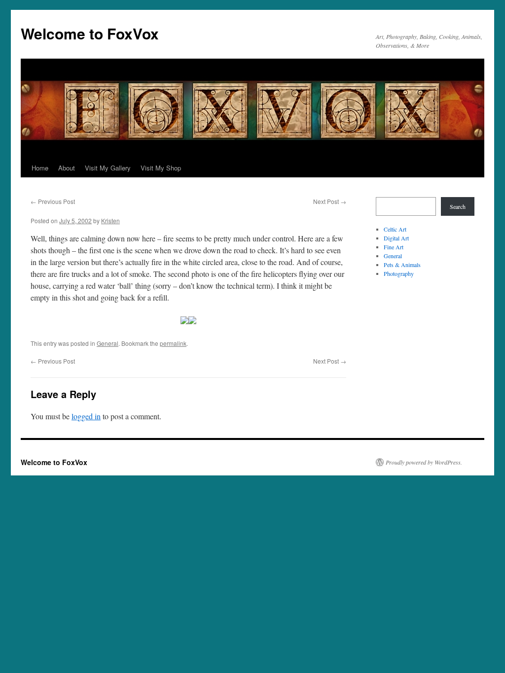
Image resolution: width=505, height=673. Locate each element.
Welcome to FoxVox (90, 33)
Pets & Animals (402, 265)
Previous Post (53, 201)
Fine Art (393, 247)
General (107, 343)
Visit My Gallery (108, 167)
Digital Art (396, 238)
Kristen (110, 220)
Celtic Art (395, 229)
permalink (173, 343)
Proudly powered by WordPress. (424, 462)
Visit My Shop (161, 167)
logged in (86, 416)
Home (40, 167)
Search (458, 206)
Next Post (329, 201)
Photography (399, 273)
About (66, 167)
